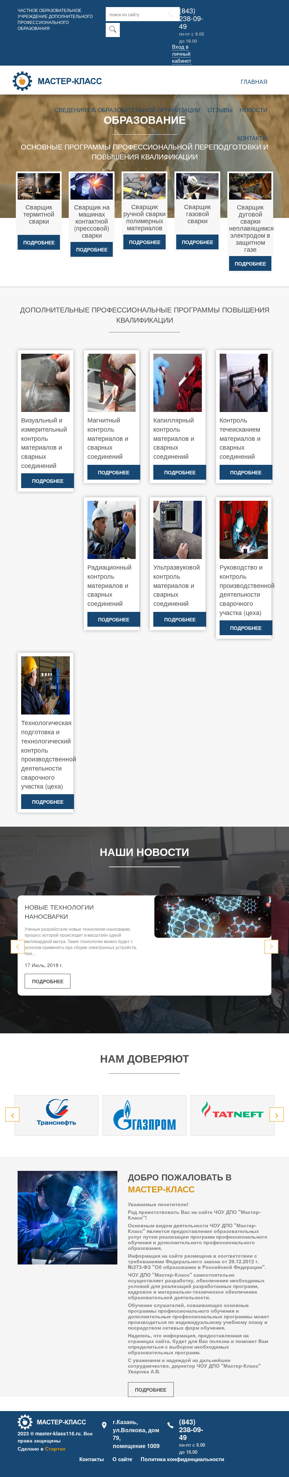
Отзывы (220, 110)
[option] (56, 1115)
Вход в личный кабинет (181, 53)
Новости (254, 110)
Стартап (55, 1448)
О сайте (122, 1459)
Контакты (252, 138)
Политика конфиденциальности (182, 1459)
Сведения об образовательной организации (127, 110)
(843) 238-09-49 (191, 18)
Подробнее (39, 242)
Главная (254, 82)
